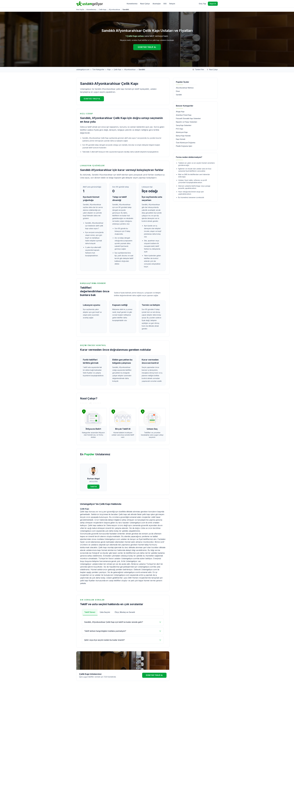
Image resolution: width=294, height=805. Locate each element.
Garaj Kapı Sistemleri (183, 125)
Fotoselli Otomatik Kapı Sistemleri (188, 118)
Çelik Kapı (117, 69)
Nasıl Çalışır (145, 4)
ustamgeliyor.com (82, 69)
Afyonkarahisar (114, 9)
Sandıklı (179, 95)
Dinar (178, 91)
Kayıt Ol (213, 4)
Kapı (109, 69)
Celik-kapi (102, 9)
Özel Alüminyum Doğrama (185, 143)
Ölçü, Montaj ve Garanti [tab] (125, 612)
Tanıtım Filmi (199, 69)
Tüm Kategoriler (98, 69)
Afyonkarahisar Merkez (185, 88)
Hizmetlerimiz (132, 4)
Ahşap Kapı (180, 112)
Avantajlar (157, 4)
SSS (165, 4)
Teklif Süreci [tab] (89, 612)
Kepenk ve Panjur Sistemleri (186, 122)
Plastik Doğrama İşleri (184, 146)
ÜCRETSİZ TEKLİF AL (147, 47)
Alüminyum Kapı (182, 132)
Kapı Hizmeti (180, 139)
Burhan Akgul (93, 478)
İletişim (172, 4)
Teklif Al (93, 487)
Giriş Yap (202, 4)
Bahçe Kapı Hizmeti (183, 136)
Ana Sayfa (80, 9)
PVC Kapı (179, 129)
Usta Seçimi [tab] (105, 612)
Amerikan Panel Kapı (183, 115)
